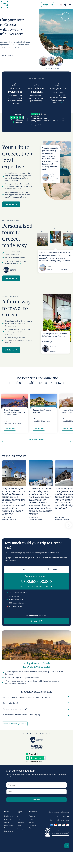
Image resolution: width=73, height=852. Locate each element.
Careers (31, 819)
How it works (8, 831)
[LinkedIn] (64, 817)
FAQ (18, 816)
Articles (6, 822)
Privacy (19, 819)
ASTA (61, 103)
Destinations (8, 816)
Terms (19, 826)
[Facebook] (57, 817)
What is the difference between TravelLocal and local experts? (26, 697)
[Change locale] (61, 4)
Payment (20, 829)
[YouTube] (68, 817)
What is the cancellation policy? (15, 709)
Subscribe (36, 800)
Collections (7, 819)
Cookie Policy (21, 822)
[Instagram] (60, 817)
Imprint (31, 822)
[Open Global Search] (57, 4)
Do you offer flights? (10, 703)
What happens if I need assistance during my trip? (22, 715)
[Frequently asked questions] (65, 4)
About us (32, 816)
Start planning (47, 4)
